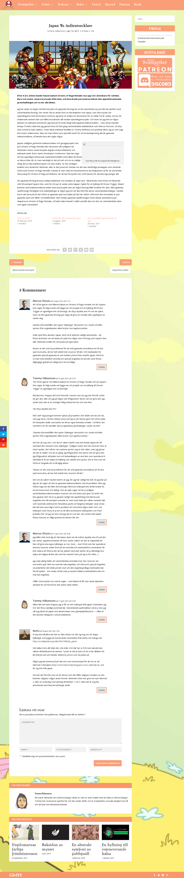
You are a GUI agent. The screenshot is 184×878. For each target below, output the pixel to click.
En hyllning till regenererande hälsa (115, 849)
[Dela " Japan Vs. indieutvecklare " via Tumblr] (81, 249)
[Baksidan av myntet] (55, 832)
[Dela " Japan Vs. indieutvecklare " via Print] (91, 249)
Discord (110, 4)
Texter (45, 4)
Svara (102, 367)
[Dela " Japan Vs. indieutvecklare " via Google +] (75, 249)
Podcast (63, 4)
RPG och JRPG (23, 218)
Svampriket (26, 4)
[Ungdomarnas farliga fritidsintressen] (25, 832)
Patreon (124, 4)
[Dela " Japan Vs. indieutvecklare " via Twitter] (70, 249)
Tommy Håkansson (56, 31)
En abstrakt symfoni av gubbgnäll (81, 849)
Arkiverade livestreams (149, 38)
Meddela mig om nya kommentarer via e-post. (43, 756)
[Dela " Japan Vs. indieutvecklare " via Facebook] (64, 249)
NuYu (36, 630)
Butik (137, 4)
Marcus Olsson (41, 300)
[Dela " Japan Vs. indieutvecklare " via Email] (86, 249)
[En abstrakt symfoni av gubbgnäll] (85, 832)
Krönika (84, 31)
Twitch (96, 4)
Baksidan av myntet (52, 847)
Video (80, 4)
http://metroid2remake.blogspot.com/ (70, 665)
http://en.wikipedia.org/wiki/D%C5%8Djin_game (55, 641)
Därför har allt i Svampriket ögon (66, 218)
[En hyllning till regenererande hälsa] (115, 832)
